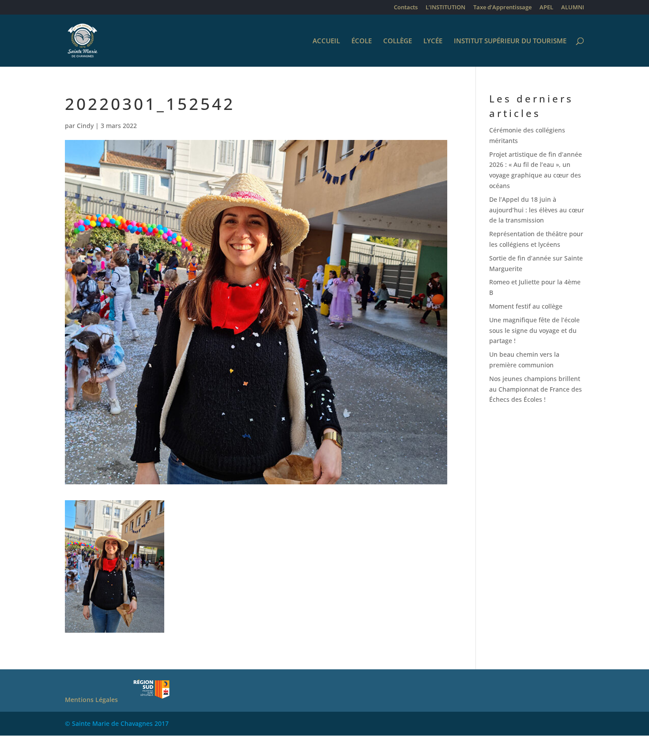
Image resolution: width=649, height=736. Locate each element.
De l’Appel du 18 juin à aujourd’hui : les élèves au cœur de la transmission (536, 210)
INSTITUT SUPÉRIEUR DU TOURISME (510, 41)
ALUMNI (572, 7)
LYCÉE (432, 41)
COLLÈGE (397, 41)
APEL (546, 7)
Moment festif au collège (525, 306)
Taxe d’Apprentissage (502, 7)
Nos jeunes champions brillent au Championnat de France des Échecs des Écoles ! (535, 389)
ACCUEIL (326, 41)
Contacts (406, 7)
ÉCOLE (361, 41)
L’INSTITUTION (445, 7)
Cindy (85, 125)
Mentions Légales (91, 699)
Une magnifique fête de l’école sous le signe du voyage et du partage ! (534, 330)
